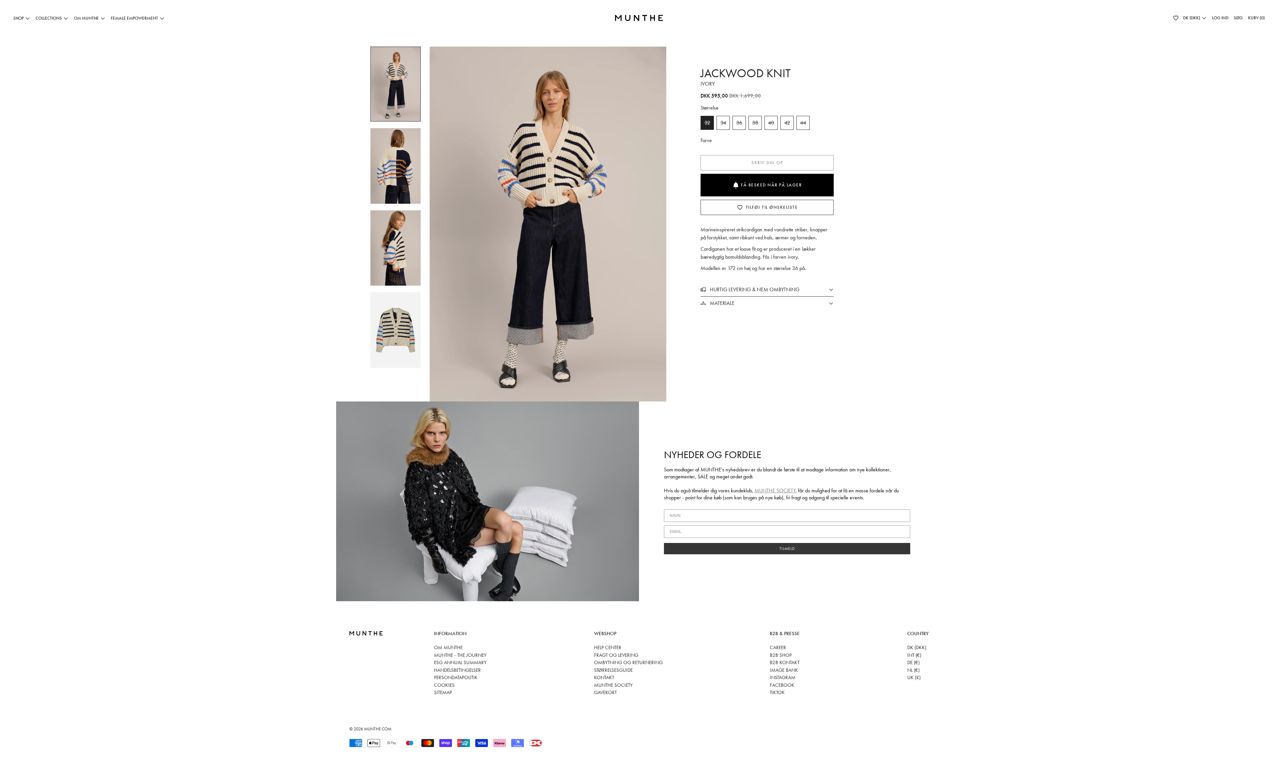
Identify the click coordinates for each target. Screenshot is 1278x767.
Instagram (782, 677)
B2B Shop (781, 655)
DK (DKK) (916, 647)
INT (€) (914, 655)
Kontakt (604, 677)
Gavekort (605, 692)
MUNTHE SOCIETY (774, 490)
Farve (706, 140)
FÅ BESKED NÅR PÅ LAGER (771, 185)
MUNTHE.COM (377, 729)
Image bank (784, 670)
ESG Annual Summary (460, 662)
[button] (1176, 18)
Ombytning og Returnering (628, 662)
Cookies (444, 685)
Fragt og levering (616, 655)
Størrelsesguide (613, 670)
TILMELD (787, 548)
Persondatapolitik (456, 677)
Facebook (782, 685)
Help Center (607, 647)
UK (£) (914, 677)
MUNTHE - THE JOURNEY (460, 655)
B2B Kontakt (784, 662)
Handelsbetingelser (457, 670)
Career (778, 647)
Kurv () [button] (1256, 18)
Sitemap (443, 692)
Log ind (1220, 18)
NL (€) (913, 670)
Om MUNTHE (448, 647)
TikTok (777, 692)
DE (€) (913, 662)
